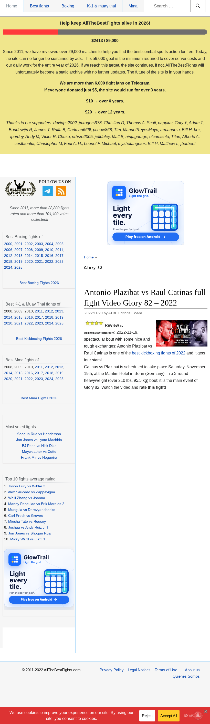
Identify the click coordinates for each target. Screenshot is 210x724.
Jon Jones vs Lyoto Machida (39, 440)
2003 (39, 244)
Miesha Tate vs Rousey (27, 521)
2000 (8, 244)
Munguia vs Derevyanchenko (31, 510)
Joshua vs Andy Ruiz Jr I (28, 527)
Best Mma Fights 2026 (39, 398)
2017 (59, 256)
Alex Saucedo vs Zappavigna (31, 492)
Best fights (39, 6)
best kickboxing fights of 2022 (158, 353)
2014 (29, 256)
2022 (49, 261)
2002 (29, 244)
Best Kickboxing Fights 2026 (39, 339)
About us (192, 670)
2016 (49, 256)
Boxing (67, 6)
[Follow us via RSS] (62, 195)
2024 (8, 267)
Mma (133, 6)
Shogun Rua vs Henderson (39, 434)
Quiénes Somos (186, 676)
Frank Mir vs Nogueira (39, 457)
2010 (49, 250)
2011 (59, 250)
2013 (18, 256)
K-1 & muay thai (101, 6)
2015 (39, 256)
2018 (8, 261)
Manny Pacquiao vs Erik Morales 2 (36, 504)
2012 (8, 256)
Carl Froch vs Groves (25, 515)
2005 (59, 244)
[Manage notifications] (198, 715)
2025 (18, 267)
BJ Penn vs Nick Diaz (39, 446)
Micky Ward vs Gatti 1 (27, 539)
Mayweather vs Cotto (39, 451)
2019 (18, 261)
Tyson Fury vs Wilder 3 (26, 486)
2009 (39, 250)
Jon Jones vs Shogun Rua (29, 533)
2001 (18, 244)
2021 (39, 261)
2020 (29, 261)
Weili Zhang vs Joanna (26, 498)
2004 (49, 244)
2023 (59, 261)
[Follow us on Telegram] (48, 195)
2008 (29, 250)
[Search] (197, 6)
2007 (18, 250)
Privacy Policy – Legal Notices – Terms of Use (138, 670)
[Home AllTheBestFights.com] (20, 195)
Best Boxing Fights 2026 (39, 283)
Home (11, 6)
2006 (8, 250)
